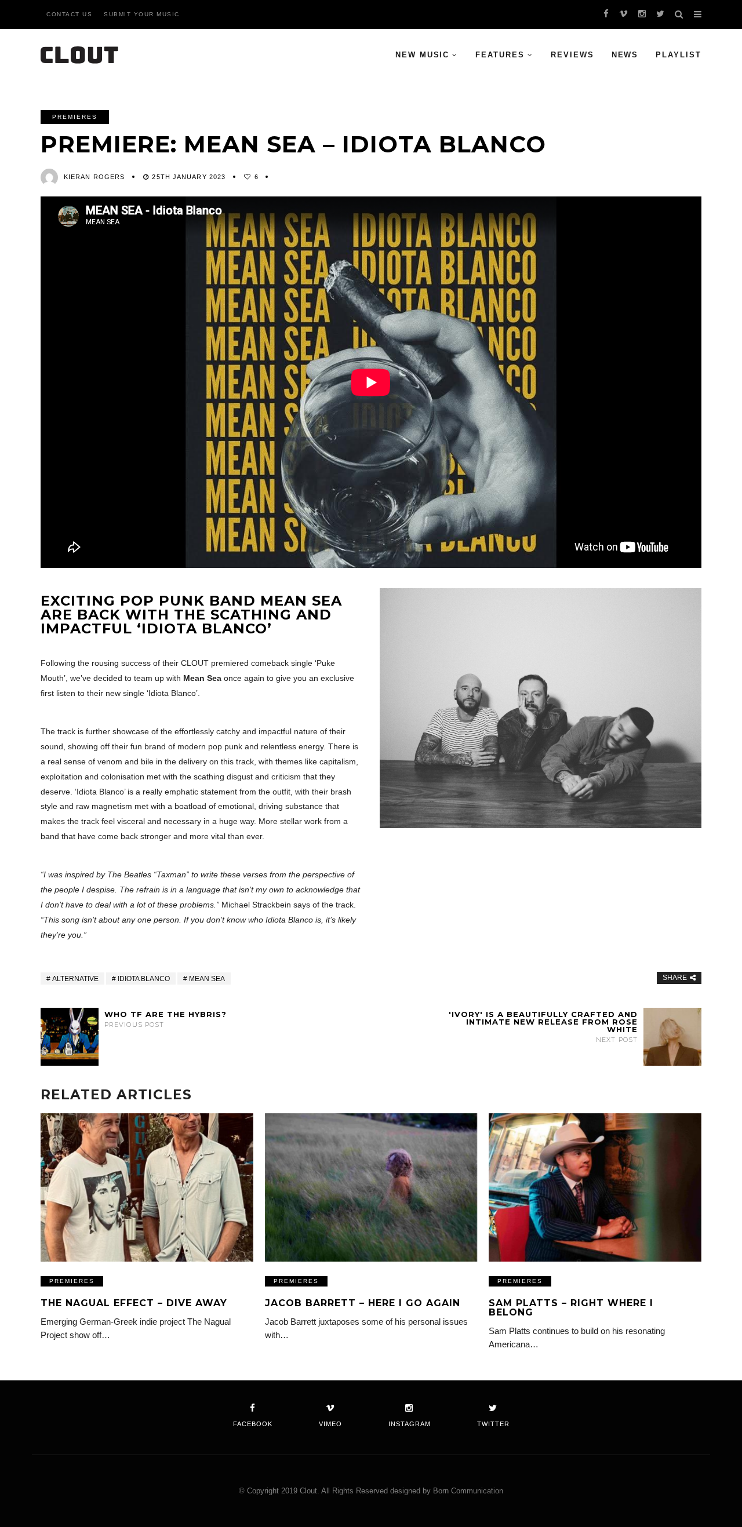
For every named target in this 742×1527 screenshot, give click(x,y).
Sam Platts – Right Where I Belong (571, 1308)
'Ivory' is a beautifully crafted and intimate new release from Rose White (543, 1027)
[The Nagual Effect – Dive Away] (147, 1187)
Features (500, 54)
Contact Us (69, 14)
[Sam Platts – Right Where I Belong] (595, 1187)
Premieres (74, 117)
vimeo (330, 1423)
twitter (493, 1423)
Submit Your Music (142, 14)
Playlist (678, 54)
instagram (409, 1423)
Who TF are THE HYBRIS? (165, 1019)
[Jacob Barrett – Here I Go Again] (371, 1187)
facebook (252, 1423)
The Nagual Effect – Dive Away (134, 1303)
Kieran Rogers (94, 176)
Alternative (75, 979)
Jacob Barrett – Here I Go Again (362, 1303)
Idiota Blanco (144, 979)
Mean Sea (207, 979)
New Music (422, 54)
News (625, 54)
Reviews (572, 54)
